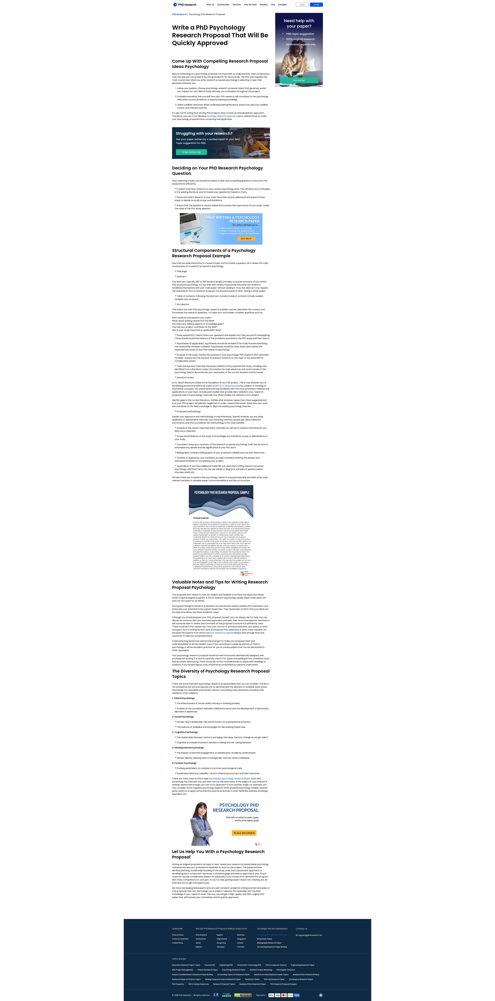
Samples (282, 4)
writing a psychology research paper (231, 778)
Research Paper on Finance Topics (186, 979)
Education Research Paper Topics (186, 965)
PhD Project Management (182, 970)
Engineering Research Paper (302, 965)
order (316, 4)
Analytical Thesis (252, 979)
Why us (210, 4)
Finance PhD (210, 965)
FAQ (273, 4)
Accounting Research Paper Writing (272, 947)
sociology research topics (220, 116)
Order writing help (191, 152)
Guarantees (223, 4)
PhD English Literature (286, 970)
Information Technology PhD (249, 965)
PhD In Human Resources (198, 984)
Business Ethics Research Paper (306, 974)
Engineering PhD (226, 965)
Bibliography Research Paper (269, 943)
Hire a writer (299, 80)
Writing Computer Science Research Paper (223, 979)
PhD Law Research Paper (274, 979)
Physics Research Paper (208, 970)
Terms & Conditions (180, 939)
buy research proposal (221, 632)
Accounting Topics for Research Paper (233, 974)
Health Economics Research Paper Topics (271, 974)
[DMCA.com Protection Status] (243, 996)
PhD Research (179, 14)
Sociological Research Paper (301, 979)
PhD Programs (178, 984)
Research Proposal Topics (224, 984)
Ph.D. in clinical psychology (230, 385)
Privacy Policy (177, 935)
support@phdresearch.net (310, 935)
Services (237, 4)
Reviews (264, 4)
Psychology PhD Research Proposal (271, 935)
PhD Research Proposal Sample (283, 984)
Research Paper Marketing (261, 970)
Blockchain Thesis (264, 939)
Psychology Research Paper (233, 970)
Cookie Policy (177, 943)
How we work (250, 4)
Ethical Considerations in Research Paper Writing (192, 974)
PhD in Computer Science (276, 965)
